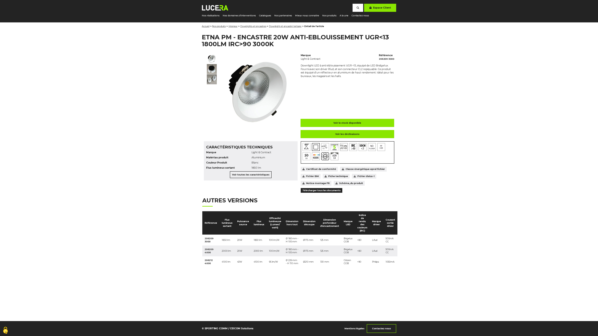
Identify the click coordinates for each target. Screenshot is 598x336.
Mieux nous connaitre (307, 15)
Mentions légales (354, 328)
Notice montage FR (318, 183)
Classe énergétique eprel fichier (365, 169)
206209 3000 (386, 59)
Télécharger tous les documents (321, 190)
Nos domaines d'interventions (239, 15)
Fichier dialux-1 (366, 176)
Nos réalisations (211, 15)
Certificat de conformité (321, 169)
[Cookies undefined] (5, 330)
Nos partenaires (283, 15)
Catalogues (265, 15)
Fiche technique (338, 176)
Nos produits (329, 15)
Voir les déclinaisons (347, 134)
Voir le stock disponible (347, 122)
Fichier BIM (312, 176)
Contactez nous (360, 15)
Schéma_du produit (351, 183)
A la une (344, 15)
